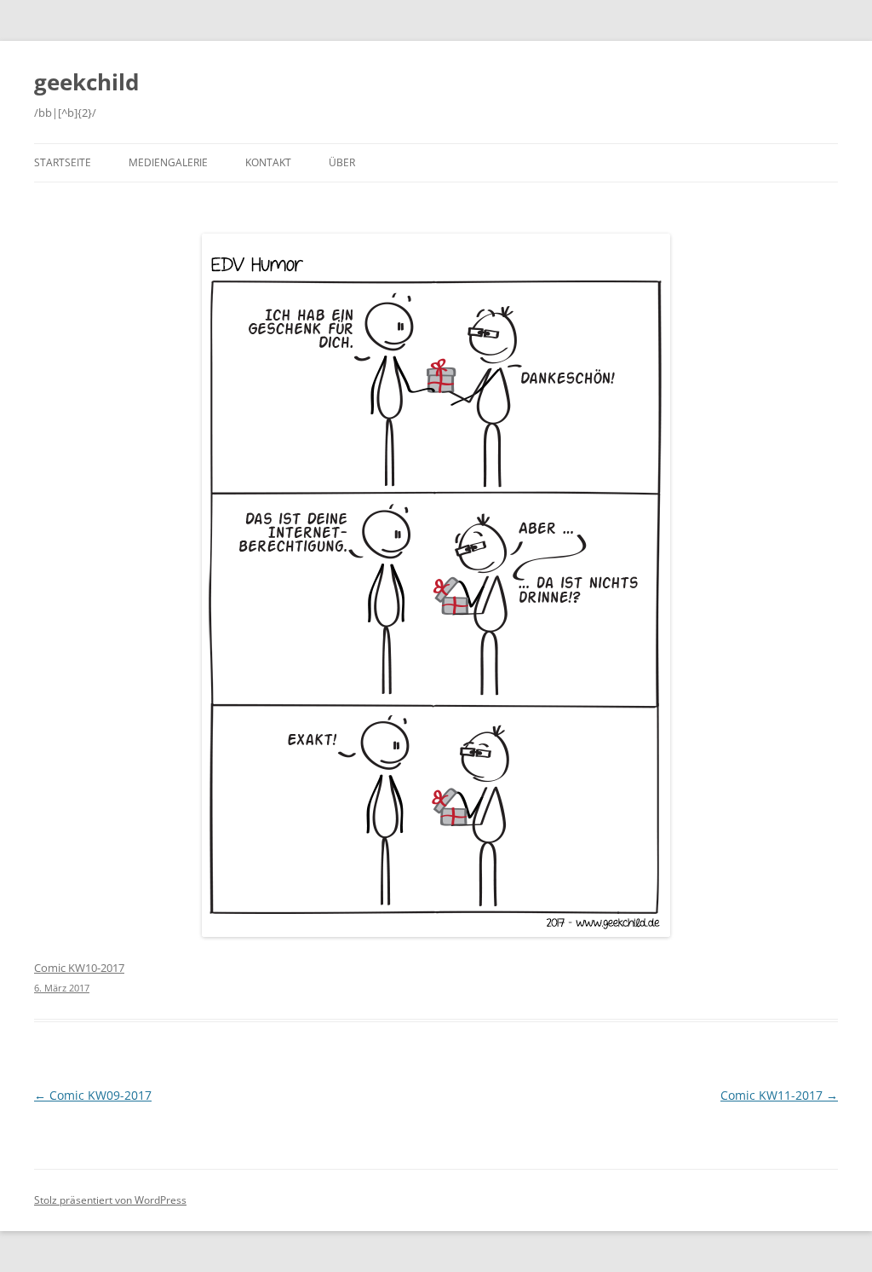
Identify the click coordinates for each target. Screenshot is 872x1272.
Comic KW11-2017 (779, 1095)
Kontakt (268, 162)
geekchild (86, 81)
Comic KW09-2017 (93, 1095)
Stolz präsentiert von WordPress (110, 1200)
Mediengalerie (168, 162)
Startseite (62, 162)
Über (342, 162)
